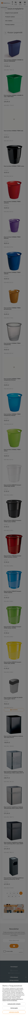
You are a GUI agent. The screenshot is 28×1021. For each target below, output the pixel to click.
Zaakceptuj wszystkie (14, 1012)
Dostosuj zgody (14, 1008)
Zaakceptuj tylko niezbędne (14, 1004)
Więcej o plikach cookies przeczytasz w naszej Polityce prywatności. (12, 999)
